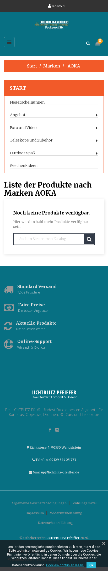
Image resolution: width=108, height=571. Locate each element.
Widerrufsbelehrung (66, 513)
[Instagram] (57, 430)
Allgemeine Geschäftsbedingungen (39, 503)
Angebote (19, 115)
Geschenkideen (23, 165)
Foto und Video (23, 128)
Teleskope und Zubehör (31, 140)
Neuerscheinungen (27, 102)
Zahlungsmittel (84, 503)
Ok (91, 565)
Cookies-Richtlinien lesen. (65, 565)
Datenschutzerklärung (55, 523)
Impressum (34, 513)
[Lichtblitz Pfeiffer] (54, 394)
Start (18, 88)
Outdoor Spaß (22, 153)
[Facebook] (50, 430)
